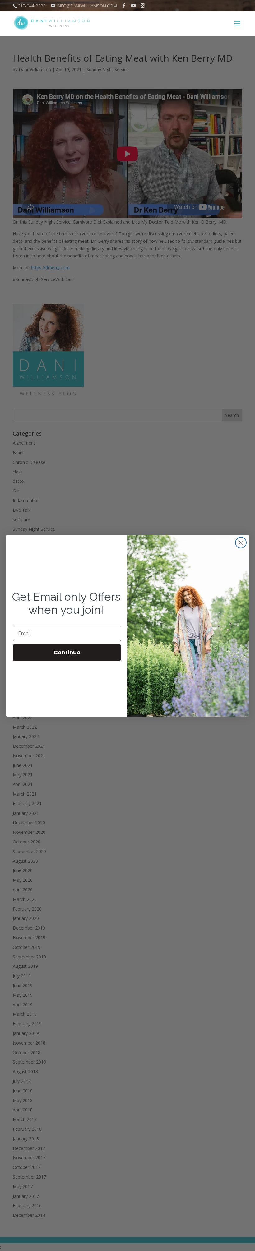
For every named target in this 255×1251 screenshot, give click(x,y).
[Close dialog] (240, 542)
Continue (67, 652)
